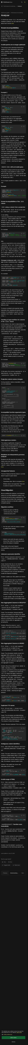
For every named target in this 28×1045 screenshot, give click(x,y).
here (12, 23)
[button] (13, 1034)
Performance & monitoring (17, 12)
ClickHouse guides (5, 12)
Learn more (19, 1032)
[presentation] (13, 193)
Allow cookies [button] (13, 1037)
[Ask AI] (25, 2)
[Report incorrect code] (22, 86)
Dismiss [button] (13, 1041)
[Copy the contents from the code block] (24, 86)
